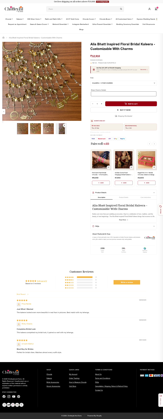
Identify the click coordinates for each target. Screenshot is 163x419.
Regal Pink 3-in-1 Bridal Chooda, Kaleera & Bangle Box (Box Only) (146, 175)
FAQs (97, 382)
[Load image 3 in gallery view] (48, 128)
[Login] (149, 9)
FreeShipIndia (102, 2)
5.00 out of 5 (42, 281)
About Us (98, 374)
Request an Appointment (17, 24)
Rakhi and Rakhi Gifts (53, 19)
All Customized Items (124, 19)
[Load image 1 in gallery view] (22, 128)
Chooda (8, 19)
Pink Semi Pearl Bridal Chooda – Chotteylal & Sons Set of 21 (100, 175)
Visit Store (72, 386)
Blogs (81, 29)
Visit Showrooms (148, 24)
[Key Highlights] (3, 111)
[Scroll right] (154, 144)
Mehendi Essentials (60, 24)
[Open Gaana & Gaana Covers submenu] (48, 24)
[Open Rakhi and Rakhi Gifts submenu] (62, 19)
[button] (69, 277)
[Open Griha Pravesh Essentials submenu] (112, 24)
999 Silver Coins (33, 19)
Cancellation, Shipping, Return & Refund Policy (111, 386)
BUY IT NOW (125, 110)
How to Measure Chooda (77, 382)
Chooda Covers (88, 19)
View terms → (144, 69)
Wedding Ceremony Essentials (127, 24)
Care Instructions (146, 197)
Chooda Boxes (105, 19)
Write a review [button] (127, 282)
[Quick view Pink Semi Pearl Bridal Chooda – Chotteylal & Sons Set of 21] (108, 167)
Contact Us (99, 390)
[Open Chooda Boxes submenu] (111, 19)
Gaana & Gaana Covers (38, 24)
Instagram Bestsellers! (80, 24)
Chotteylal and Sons (75, 416)
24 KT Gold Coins (72, 19)
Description (101, 197)
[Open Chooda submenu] (12, 19)
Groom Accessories (53, 386)
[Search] (121, 9)
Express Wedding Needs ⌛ (147, 19)
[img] (22, 300)
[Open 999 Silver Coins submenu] (40, 19)
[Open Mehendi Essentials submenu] (68, 24)
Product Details (123, 197)
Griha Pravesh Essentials (101, 24)
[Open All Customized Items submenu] (132, 19)
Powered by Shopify (94, 416)
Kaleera (19, 19)
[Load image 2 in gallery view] (35, 128)
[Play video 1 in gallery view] (61, 128)
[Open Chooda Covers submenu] (95, 19)
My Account (73, 374)
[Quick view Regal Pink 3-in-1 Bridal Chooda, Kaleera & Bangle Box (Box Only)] (154, 167)
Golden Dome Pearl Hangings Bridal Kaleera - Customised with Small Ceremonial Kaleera (123, 176)
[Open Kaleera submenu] (23, 19)
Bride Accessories (53, 382)
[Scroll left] (149, 144)
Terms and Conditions (102, 378)
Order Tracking (74, 378)
